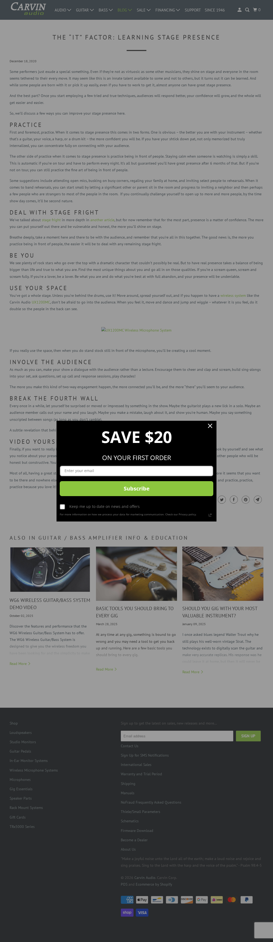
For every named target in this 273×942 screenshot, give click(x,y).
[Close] (210, 427)
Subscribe (137, 488)
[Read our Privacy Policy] (210, 515)
